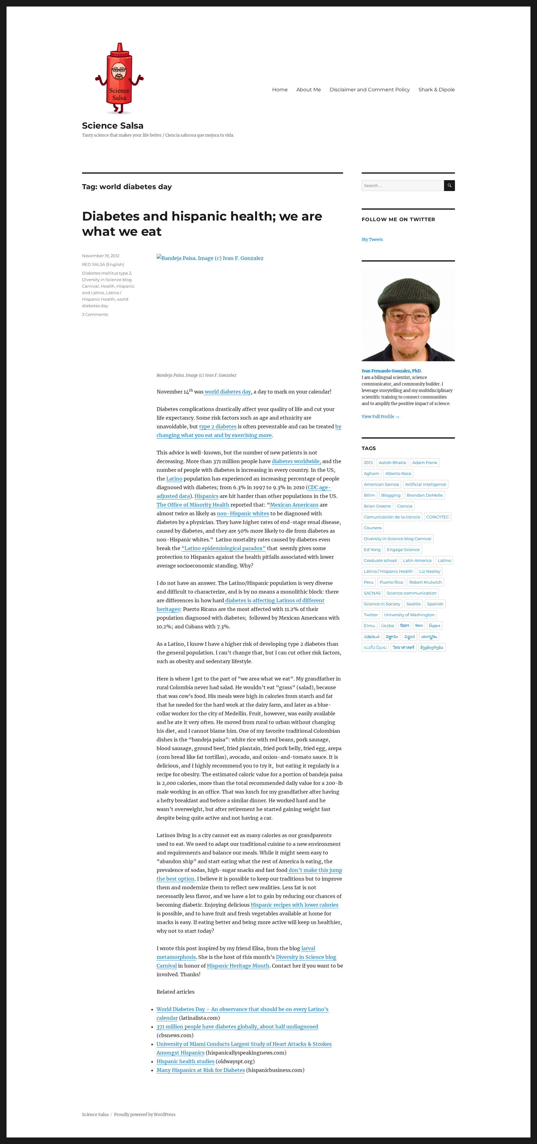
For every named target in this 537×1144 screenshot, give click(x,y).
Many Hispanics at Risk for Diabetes (201, 1070)
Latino (174, 479)
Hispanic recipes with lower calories (294, 905)
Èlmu (369, 625)
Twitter (371, 614)
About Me (308, 90)
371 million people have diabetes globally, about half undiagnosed (237, 1026)
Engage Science (403, 549)
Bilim (369, 495)
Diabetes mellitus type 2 (106, 273)
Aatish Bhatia (392, 462)
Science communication (412, 592)
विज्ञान (404, 625)
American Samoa (381, 484)
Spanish (435, 603)
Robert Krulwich (425, 582)
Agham (371, 473)
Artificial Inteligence (425, 484)
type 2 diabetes (217, 426)
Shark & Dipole (437, 90)
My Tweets (372, 239)
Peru (369, 582)
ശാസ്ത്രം (429, 636)
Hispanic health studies (185, 1061)
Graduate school (380, 560)
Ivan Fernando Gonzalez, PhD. (392, 371)
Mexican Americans (294, 505)
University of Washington (409, 614)
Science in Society (382, 603)
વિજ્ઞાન (434, 625)
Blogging (391, 495)
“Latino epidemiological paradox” (223, 548)
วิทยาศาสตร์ (403, 647)
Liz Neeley (429, 571)
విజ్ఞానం (392, 636)
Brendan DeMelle (425, 495)
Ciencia (404, 506)
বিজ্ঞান (419, 625)
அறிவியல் (372, 636)
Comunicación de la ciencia (392, 516)
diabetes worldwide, (296, 461)
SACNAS (372, 592)
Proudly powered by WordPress (145, 1114)
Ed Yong (372, 549)
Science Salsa (113, 125)
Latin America (417, 560)
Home (280, 90)
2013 (368, 462)
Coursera (373, 527)
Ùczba (387, 625)
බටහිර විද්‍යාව (375, 647)
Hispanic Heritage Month (238, 966)
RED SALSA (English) (103, 264)
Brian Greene (377, 506)
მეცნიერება (431, 647)
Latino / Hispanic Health (388, 571)
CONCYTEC (437, 516)
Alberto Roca (398, 473)
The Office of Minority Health (193, 505)
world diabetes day (227, 392)
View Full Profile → (380, 416)
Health (108, 286)
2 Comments (95, 314)
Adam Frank (424, 462)
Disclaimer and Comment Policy (370, 90)
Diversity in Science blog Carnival (397, 538)
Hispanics (206, 496)
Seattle (413, 603)
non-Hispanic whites (243, 513)
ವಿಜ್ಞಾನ (409, 636)
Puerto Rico (391, 582)
